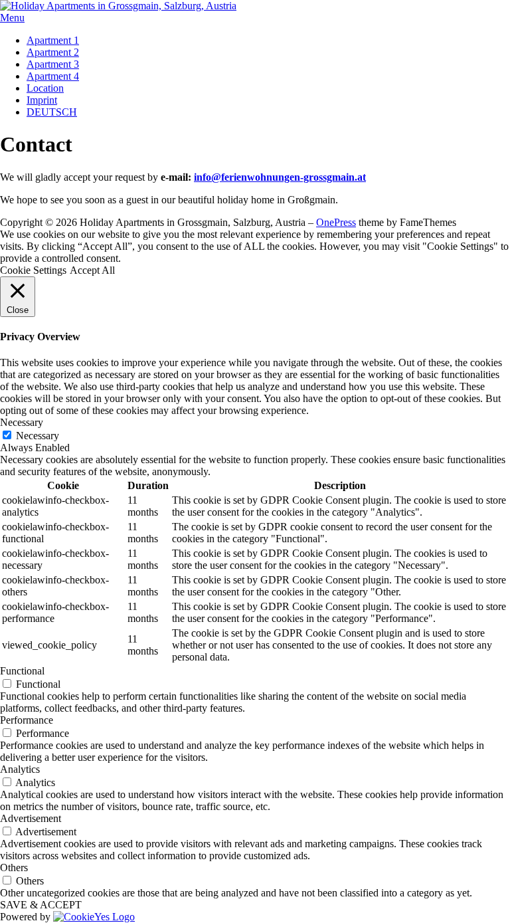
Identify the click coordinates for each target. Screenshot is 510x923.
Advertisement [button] (30, 818)
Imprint (42, 100)
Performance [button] (26, 720)
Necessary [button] (21, 422)
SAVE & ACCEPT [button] (41, 904)
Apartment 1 (53, 40)
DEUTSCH (52, 112)
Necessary (37, 435)
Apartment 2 (53, 52)
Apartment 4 (53, 76)
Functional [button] (22, 670)
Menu (12, 17)
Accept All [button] (92, 270)
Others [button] (14, 867)
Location (45, 88)
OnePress (336, 222)
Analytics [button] (20, 769)
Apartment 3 (53, 64)
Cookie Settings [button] (33, 270)
